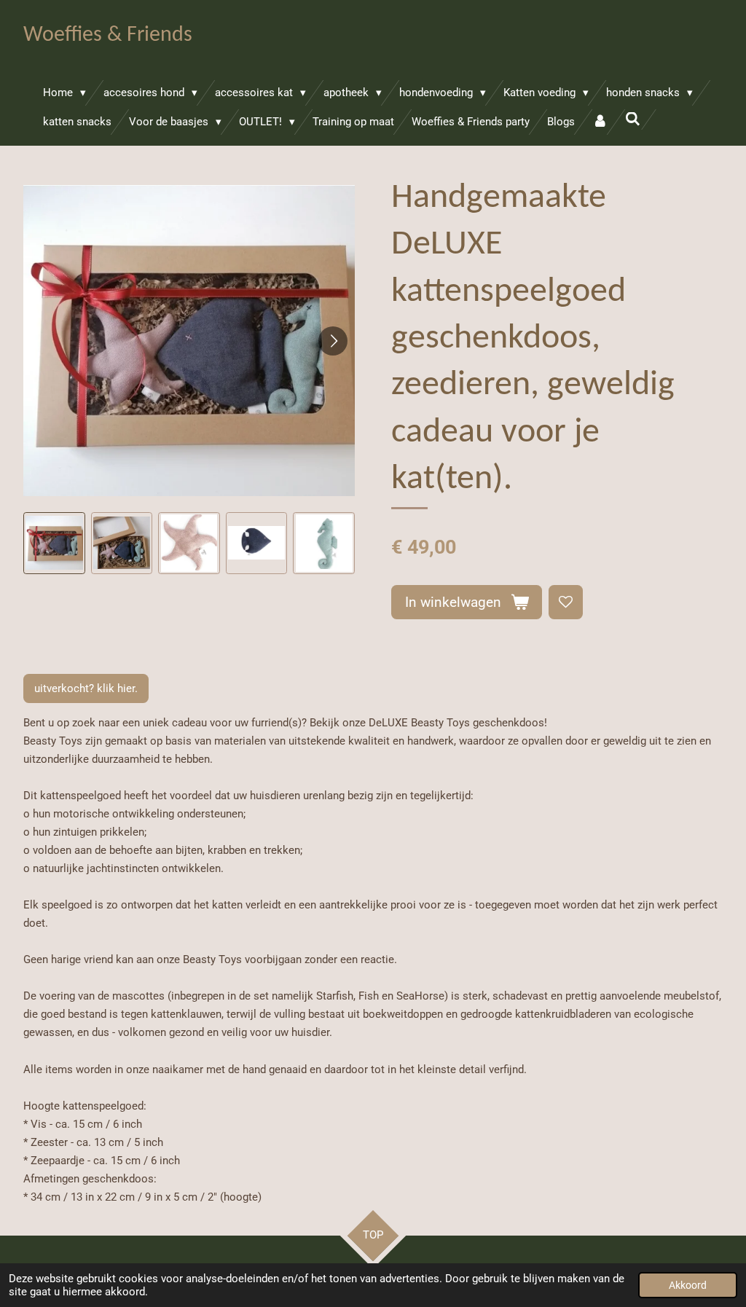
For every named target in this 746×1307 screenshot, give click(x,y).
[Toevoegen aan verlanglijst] (566, 602)
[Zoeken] (632, 119)
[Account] (600, 122)
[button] (54, 543)
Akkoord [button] (688, 1285)
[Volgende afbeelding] (333, 341)
